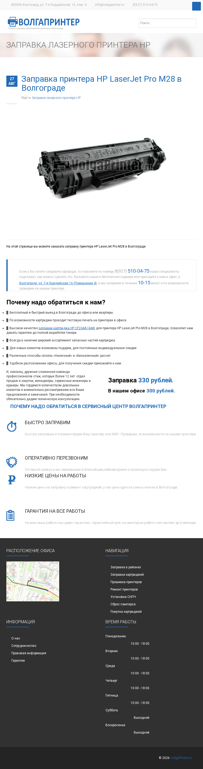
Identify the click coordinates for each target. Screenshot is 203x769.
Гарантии (18, 660)
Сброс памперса (123, 604)
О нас (15, 638)
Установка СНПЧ (123, 597)
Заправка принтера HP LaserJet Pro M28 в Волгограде (101, 83)
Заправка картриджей (127, 574)
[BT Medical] (43, 20)
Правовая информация (28, 653)
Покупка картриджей (126, 612)
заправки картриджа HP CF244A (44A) (67, 328)
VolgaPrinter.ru (181, 758)
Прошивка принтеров (126, 582)
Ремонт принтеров (124, 589)
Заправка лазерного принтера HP (56, 98)
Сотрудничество (23, 646)
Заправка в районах (125, 567)
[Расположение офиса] (32, 581)
